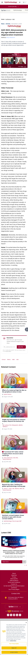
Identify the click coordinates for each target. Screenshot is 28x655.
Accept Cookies (14, 652)
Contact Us (14, 584)
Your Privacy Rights (14, 589)
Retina (8, 359)
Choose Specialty (12, 6)
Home (2, 19)
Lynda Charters (7, 394)
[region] (14, 637)
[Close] (26, 622)
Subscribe (20, 347)
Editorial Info (14, 579)
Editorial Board (14, 580)
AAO (17, 359)
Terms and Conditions (14, 582)
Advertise (14, 575)
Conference (8, 19)
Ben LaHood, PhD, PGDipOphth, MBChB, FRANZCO (13, 425)
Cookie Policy (13, 640)
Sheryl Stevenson (7, 459)
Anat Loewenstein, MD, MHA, (11, 457)
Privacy (14, 577)
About (14, 573)
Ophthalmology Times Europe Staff (12, 521)
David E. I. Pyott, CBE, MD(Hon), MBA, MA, (14, 488)
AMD (13, 359)
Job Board (14, 587)
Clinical (3, 359)
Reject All (14, 648)
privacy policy (8, 351)
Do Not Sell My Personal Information (14, 586)
